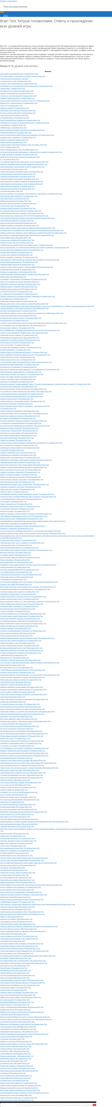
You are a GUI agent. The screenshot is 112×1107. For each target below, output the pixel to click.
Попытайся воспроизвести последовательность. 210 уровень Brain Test (25, 589)
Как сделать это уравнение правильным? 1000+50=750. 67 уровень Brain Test (27, 235)
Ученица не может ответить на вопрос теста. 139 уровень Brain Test (24, 413)
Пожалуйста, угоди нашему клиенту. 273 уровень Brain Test (20, 743)
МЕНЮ (6, 16)
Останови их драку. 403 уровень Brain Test (15, 1063)
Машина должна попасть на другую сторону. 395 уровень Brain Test (24, 1044)
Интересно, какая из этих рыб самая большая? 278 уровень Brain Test (24, 756)
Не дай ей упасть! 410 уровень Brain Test (14, 1080)
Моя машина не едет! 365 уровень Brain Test (15, 970)
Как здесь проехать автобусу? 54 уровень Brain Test (18, 203)
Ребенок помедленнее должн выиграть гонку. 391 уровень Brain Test (24, 1034)
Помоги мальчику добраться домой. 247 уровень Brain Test (20, 680)
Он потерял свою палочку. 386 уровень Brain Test (17, 1022)
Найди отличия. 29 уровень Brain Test (13, 142)
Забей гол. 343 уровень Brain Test (11, 917)
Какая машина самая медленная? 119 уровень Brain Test (19, 365)
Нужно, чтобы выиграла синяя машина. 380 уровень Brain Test (21, 1007)
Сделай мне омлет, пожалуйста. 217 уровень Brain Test (19, 606)
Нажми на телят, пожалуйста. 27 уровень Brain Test (18, 137)
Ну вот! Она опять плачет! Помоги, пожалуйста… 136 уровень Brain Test (25, 406)
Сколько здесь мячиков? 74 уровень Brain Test (16, 252)
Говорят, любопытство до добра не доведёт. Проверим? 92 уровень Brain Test (27, 296)
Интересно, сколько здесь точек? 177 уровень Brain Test (20, 506)
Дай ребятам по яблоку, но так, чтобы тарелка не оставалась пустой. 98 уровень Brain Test (31, 313)
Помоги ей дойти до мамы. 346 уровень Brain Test (17, 924)
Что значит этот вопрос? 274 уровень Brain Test (17, 746)
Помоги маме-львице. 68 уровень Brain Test (15, 238)
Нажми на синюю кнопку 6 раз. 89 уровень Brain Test (18, 289)
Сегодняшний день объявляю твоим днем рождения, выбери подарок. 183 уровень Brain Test (32, 521)
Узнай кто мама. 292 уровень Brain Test (14, 790)
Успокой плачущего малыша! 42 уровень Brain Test (18, 174)
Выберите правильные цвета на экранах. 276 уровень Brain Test (22, 751)
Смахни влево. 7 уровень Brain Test (12, 88)
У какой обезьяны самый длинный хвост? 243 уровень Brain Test (22, 670)
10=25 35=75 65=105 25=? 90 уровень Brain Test (16, 291)
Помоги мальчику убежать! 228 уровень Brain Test (17, 633)
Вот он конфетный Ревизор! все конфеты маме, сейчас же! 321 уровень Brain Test (28, 863)
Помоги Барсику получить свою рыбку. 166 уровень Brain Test (21, 479)
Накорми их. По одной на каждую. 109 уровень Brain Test (20, 340)
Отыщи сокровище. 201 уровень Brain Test (15, 567)
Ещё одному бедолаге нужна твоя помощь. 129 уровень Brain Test (23, 389)
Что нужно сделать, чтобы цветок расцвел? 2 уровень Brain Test (22, 76)
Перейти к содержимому (8, 1)
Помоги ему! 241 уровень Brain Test (12, 665)
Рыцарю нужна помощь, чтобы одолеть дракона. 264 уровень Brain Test (25, 721)
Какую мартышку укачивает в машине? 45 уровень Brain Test (21, 181)
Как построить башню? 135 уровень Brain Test (16, 404)
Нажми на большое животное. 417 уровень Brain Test (18, 1098)
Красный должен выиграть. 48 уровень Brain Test (17, 189)
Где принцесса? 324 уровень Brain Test (13, 870)
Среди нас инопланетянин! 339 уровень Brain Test (17, 907)
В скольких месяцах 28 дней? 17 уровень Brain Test (18, 113)
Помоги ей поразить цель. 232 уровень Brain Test (17, 643)
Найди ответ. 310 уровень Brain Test (13, 836)
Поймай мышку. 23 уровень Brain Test (13, 128)
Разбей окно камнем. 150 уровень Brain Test (15, 440)
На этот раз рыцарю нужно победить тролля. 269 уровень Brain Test (24, 734)
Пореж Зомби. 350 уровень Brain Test (13, 934)
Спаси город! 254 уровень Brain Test (12, 697)
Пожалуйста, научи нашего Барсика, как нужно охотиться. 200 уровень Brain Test (28, 565)
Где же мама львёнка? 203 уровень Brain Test (16, 572)
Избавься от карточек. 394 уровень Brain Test (16, 1041)
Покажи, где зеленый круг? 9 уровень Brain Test (16, 93)
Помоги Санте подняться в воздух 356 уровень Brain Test (20, 948)
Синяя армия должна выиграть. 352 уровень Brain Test (19, 939)
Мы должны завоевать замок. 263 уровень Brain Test (18, 719)
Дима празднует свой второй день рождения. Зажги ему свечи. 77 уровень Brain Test (29, 260)
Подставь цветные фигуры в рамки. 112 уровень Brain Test (20, 347)
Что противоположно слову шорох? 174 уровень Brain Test (20, 499)
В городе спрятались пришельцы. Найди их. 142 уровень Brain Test (23, 421)
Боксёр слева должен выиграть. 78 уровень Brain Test (19, 262)
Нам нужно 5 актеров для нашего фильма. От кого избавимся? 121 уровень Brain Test (29, 369)
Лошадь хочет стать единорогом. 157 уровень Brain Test (20, 457)
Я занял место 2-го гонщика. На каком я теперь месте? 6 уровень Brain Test (26, 86)
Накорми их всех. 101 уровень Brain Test (14, 320)
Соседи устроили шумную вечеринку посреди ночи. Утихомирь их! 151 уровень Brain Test (31, 443)
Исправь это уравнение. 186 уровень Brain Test (16, 528)
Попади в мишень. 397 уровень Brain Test (14, 1049)
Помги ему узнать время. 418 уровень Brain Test (17, 1100)
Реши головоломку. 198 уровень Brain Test (15, 560)
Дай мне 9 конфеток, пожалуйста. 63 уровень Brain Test (19, 225)
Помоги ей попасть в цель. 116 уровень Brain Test (17, 357)
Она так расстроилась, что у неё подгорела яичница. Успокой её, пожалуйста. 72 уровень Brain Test (34, 247)
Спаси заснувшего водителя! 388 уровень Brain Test (18, 1027)
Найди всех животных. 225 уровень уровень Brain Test (19, 626)
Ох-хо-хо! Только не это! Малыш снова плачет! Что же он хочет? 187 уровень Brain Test (30, 531)
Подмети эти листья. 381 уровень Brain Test (15, 1010)
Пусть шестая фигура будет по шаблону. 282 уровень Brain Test (22, 765)
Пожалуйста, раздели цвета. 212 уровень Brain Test (18, 594)
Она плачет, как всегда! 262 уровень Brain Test (16, 716)
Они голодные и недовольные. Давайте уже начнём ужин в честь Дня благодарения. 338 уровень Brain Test (37, 904)
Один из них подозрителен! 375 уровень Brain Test (17, 995)
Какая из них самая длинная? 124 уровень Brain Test (18, 377)
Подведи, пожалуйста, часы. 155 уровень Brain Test (18, 453)
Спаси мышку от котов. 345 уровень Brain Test (16, 921)
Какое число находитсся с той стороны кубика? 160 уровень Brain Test (24, 465)
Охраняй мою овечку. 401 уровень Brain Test (15, 1058)
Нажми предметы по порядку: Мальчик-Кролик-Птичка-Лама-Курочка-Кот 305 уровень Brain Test (34, 822)
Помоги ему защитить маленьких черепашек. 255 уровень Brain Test (24, 699)
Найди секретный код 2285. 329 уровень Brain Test (17, 882)
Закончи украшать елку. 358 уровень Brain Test (16, 953)
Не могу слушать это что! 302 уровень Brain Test (17, 814)
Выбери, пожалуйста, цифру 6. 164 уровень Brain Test (18, 475)
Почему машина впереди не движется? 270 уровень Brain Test (21, 736)
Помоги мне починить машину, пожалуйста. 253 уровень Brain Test (23, 694)
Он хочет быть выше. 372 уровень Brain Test (15, 988)
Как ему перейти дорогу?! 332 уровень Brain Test (17, 890)
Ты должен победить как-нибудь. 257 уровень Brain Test (20, 704)
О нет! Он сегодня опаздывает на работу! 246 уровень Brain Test (22, 677)
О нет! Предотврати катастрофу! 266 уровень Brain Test (19, 726)
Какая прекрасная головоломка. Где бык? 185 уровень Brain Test (22, 526)
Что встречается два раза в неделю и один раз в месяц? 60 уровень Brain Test (27, 218)
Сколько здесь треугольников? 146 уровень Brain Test (19, 431)
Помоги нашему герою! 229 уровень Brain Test (16, 636)
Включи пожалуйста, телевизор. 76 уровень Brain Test (19, 257)
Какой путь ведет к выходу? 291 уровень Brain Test (18, 787)
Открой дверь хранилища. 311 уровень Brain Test (17, 838)
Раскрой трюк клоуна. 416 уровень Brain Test (16, 1095)
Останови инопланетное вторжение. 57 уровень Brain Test (20, 211)
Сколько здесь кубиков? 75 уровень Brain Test (16, 255)
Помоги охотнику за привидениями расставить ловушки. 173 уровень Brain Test (28, 497)
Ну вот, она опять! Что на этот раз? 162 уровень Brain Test (20, 470)
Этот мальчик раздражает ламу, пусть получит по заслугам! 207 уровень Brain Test (29, 582)
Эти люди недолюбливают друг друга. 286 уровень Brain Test (21, 775)
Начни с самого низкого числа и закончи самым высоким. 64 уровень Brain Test (27, 228)
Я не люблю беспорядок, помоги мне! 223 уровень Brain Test (21, 621)
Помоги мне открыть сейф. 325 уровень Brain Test (17, 873)
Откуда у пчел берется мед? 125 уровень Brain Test (17, 379)
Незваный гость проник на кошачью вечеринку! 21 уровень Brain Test (24, 123)
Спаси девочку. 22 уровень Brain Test (13, 125)
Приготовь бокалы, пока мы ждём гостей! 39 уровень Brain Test (22, 167)
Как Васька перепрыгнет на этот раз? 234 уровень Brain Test (21, 648)
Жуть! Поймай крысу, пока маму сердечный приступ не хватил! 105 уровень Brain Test (30, 330)
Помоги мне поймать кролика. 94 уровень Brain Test (18, 301)
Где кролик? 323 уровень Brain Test (12, 868)
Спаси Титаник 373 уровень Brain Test (13, 990)
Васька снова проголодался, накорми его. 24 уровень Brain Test (22, 130)
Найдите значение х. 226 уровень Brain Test (15, 628)
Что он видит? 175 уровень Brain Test (13, 501)
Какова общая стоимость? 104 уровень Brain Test (17, 328)
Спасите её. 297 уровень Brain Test (12, 802)
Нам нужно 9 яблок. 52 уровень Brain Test (14, 199)
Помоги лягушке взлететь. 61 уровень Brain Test (17, 221)
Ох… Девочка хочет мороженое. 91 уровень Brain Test (19, 294)
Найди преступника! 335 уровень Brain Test (15, 897)
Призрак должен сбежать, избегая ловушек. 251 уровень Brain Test (23, 689)
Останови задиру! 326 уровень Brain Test (14, 875)
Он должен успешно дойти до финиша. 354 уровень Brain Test (21, 944)
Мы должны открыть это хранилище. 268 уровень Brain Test (21, 731)
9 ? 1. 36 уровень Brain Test (9, 159)
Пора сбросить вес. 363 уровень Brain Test (15, 966)
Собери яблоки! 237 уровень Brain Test (13, 655)
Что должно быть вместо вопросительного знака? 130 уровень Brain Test (26, 391)
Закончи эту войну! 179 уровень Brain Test (15, 511)
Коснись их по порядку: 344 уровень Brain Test (16, 919)
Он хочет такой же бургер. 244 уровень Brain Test (17, 672)
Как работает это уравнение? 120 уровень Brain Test (18, 367)
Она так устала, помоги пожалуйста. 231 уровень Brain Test (20, 641)
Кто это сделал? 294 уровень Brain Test (13, 795)
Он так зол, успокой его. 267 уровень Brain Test (16, 729)
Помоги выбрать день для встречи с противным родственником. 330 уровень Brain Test (31, 885)
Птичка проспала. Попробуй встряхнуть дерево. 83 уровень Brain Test (24, 274)
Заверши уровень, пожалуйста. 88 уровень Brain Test (18, 287)
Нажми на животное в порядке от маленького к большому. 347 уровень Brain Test (29, 926)
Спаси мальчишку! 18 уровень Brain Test (14, 115)
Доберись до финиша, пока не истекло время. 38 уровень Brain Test (23, 164)
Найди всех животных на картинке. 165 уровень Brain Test (20, 477)
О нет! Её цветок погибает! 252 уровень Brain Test (17, 692)
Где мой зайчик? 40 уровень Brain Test (13, 169)
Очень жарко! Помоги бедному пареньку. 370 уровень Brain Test (22, 983)
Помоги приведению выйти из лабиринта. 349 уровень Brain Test (23, 931)
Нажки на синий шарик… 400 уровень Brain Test (16, 1056)
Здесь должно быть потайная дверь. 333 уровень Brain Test (21, 892)
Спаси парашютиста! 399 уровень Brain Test (15, 1054)
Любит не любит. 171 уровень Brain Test (14, 492)
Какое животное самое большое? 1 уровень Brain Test (19, 74)
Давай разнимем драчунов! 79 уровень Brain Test (17, 265)
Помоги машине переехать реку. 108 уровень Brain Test (19, 338)
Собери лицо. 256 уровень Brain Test (13, 702)
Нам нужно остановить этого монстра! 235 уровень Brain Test (21, 650)
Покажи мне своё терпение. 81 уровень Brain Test (17, 269)
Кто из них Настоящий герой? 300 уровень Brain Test (18, 809)
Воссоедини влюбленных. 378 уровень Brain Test (17, 1002)
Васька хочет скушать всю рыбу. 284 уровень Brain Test (19, 770)
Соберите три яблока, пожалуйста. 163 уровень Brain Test (20, 472)
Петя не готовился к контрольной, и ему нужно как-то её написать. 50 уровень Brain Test (31, 194)
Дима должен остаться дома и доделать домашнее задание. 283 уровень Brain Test (29, 768)
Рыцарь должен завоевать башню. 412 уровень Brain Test (20, 1085)
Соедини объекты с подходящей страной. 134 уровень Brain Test (22, 401)
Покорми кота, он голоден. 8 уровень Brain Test (17, 91)
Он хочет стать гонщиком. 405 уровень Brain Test (17, 1068)
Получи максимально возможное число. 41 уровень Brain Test (21, 172)
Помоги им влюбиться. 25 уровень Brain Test (15, 132)
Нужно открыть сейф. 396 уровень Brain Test (15, 1046)
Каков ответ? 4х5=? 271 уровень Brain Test (15, 738)
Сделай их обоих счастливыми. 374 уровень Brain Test (19, 992)
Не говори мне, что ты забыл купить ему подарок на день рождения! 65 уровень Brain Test (31, 230)
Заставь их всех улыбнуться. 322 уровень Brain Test (18, 865)
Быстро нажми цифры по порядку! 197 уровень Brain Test (20, 557)
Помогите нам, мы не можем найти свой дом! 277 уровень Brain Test (24, 753)
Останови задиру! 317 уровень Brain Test (14, 853)
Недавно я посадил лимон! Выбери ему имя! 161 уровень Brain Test (23, 467)
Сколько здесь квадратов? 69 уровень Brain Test (17, 240)
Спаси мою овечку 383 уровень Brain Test (14, 1014)
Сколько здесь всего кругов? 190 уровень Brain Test (18, 540)
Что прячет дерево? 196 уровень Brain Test (15, 555)
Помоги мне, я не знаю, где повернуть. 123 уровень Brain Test (21, 374)
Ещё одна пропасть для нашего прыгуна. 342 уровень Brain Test (22, 914)
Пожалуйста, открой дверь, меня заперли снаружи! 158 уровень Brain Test (26, 460)
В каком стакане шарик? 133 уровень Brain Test (16, 399)
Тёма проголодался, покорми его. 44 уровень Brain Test (19, 179)
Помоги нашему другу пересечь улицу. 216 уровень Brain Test (21, 604)
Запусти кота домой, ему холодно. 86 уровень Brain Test (19, 282)
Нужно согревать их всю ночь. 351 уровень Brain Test (18, 936)
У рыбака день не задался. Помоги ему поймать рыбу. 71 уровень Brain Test (26, 245)
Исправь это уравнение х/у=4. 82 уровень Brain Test (18, 272)
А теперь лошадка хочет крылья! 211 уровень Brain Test (19, 592)
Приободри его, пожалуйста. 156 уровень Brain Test (18, 455)
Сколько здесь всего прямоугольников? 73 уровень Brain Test (21, 250)
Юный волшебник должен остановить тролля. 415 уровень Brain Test (24, 1093)
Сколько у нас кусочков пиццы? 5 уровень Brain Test (18, 84)
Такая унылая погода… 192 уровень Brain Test (16, 545)
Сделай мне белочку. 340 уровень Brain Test (15, 909)
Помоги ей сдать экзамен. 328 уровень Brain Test (17, 880)
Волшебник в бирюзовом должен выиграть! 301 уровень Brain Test (23, 812)
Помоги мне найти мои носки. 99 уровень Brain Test (18, 316)
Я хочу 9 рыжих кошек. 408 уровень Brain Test (16, 1076)
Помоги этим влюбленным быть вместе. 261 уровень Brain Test (22, 714)
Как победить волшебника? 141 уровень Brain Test (18, 418)
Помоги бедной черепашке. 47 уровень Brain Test (17, 186)
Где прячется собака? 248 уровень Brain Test (15, 682)
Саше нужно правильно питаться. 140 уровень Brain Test (20, 416)
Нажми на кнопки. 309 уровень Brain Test (14, 833)
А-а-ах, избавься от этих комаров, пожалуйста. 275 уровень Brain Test (24, 748)
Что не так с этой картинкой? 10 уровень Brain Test (18, 96)
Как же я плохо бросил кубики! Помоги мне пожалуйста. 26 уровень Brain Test (27, 135)
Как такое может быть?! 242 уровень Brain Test (16, 667)
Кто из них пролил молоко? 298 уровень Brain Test (17, 804)
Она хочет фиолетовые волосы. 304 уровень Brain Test (19, 819)
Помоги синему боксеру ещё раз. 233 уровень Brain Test (19, 645)
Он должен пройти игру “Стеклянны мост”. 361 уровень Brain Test (23, 961)
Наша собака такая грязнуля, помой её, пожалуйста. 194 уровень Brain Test (26, 550)
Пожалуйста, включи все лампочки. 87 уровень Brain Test (20, 284)
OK (94, 1105)
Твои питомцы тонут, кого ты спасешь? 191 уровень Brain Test (22, 543)
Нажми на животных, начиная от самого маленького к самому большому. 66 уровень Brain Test (33, 233)
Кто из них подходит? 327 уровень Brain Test (15, 877)
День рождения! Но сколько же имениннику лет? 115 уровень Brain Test (25, 355)
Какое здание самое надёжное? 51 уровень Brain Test (18, 196)
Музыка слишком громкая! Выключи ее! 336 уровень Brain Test (22, 899)
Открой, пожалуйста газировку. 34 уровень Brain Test (18, 154)
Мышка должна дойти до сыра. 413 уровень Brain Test (19, 1088)
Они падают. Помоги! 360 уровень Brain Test (15, 958)
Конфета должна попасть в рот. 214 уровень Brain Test (19, 599)
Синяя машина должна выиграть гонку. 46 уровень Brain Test (21, 184)
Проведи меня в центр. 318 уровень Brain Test (16, 855)
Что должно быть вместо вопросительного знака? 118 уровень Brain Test (26, 362)
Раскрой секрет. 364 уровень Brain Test (13, 968)
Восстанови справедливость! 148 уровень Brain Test (18, 435)
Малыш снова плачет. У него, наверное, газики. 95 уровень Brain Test (24, 304)
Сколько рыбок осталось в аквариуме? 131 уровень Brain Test (21, 394)
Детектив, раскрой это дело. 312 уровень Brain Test (18, 841)
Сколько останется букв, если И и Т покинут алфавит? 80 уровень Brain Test (26, 267)
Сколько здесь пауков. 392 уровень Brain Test (16, 1036)
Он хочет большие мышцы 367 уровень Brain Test (17, 975)
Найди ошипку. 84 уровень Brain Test (13, 277)
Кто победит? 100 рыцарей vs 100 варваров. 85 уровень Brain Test (23, 279)
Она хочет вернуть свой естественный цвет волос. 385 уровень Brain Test (26, 1019)
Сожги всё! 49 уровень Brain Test (11, 191)
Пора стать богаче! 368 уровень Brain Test (14, 978)
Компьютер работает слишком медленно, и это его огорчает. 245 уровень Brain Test (29, 675)
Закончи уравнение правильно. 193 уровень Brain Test (19, 548)
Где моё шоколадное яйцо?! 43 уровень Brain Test (17, 177)
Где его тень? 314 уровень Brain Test (13, 846)
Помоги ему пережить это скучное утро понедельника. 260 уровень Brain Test (27, 711)
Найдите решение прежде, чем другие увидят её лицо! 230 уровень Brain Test (27, 638)
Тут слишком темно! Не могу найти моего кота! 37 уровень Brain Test (24, 162)
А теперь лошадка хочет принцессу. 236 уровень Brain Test (20, 653)
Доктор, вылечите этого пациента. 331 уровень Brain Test (20, 887)
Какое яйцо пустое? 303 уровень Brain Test (15, 817)
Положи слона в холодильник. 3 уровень (14, 79)
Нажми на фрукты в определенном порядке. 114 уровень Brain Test (23, 352)
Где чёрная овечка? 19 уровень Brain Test (14, 118)
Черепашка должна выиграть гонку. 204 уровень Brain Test (21, 575)
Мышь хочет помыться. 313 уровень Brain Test (16, 843)
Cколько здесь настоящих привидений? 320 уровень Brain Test (22, 860)
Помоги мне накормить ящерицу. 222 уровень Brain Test (20, 619)
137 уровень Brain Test (8, 409)
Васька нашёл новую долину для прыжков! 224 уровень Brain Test (23, 623)
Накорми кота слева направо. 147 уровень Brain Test (18, 433)
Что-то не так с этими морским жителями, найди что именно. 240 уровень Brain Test (29, 663)
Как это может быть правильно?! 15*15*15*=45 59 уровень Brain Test (24, 216)
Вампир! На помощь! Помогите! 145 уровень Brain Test (19, 428)
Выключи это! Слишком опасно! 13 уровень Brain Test (18, 103)
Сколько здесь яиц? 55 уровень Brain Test (14, 206)
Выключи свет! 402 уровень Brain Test (13, 1061)
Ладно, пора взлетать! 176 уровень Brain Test (16, 504)
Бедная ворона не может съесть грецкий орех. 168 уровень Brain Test (24, 484)
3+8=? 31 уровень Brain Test (10, 147)
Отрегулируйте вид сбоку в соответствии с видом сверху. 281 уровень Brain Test (28, 763)
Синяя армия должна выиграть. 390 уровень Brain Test (19, 1032)
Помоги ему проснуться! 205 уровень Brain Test (16, 577)
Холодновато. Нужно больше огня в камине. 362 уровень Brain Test (23, 963)
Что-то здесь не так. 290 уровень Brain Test (15, 785)
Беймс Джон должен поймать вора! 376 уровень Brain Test (20, 997)
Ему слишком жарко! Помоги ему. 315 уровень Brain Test (19, 848)
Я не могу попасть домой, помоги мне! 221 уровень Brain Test (21, 616)
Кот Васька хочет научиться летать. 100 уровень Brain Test (20, 318)
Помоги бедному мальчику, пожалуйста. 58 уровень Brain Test (21, 213)
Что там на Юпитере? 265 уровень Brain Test (16, 724)
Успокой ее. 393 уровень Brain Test (12, 1039)
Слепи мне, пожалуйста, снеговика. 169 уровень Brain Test (20, 487)
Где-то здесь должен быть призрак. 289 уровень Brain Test (20, 782)
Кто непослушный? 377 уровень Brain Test (14, 1000)
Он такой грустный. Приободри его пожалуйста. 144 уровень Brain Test (25, 426)
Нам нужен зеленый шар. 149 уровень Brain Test (17, 438)
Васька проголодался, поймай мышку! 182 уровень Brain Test (21, 519)
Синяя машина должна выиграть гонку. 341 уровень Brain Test (22, 912)
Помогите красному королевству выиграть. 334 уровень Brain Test (23, 895)
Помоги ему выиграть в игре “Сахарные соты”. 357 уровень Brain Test (24, 951)
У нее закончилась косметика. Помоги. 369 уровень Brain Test (21, 980)
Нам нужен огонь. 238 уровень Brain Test (14, 658)
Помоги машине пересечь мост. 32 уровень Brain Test (19, 150)
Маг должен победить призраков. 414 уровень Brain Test (20, 1090)
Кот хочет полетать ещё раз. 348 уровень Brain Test (18, 929)
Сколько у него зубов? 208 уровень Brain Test (16, 584)
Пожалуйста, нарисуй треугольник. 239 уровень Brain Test (20, 660)
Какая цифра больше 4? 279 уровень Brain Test (16, 758)
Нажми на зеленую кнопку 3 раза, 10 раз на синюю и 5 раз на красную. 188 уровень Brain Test (32, 533)
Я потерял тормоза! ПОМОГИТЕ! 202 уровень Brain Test (19, 570)
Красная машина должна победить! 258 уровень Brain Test (20, 707)
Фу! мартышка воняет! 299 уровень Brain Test (16, 807)
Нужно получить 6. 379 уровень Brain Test (14, 1005)
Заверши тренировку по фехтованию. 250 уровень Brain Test (21, 687)
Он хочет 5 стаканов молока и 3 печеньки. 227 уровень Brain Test (23, 631)
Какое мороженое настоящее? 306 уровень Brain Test (18, 824)
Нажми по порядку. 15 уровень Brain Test (14, 108)
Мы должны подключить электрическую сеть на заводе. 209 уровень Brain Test (28, 587)
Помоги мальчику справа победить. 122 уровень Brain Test (20, 372)
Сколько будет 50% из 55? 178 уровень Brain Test (17, 509)
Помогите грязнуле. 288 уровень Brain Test (15, 780)
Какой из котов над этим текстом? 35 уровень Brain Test (20, 157)
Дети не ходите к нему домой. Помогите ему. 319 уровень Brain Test (24, 858)
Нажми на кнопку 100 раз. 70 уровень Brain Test (16, 243)
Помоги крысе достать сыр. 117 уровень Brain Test (17, 360)
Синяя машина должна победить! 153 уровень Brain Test (19, 448)
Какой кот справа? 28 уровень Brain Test (14, 140)
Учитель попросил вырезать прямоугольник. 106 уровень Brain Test (24, 333)
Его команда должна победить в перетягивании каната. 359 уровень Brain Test (27, 956)
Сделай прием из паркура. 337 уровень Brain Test (17, 902)
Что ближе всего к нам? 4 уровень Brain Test (15, 81)
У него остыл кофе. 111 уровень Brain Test (14, 345)
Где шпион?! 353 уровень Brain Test (12, 941)
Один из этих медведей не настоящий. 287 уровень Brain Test (21, 778)
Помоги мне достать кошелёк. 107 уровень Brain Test (18, 335)
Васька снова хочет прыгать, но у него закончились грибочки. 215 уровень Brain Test (29, 601)
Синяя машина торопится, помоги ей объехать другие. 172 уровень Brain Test (27, 494)
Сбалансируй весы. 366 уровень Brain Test (14, 973)
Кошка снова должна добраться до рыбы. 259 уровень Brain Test (22, 709)
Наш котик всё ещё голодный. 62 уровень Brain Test (18, 223)
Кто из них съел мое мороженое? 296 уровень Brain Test (19, 800)
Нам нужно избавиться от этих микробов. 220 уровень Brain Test (22, 614)
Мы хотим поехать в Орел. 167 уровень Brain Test (17, 482)
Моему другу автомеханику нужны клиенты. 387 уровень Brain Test (23, 1024)
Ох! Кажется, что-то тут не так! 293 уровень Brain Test (18, 792)
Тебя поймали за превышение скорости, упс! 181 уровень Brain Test (23, 516)
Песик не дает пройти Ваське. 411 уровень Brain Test (18, 1083)
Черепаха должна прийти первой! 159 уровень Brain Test (20, 462)
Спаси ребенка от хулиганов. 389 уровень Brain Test (18, 1029)
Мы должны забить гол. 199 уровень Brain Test (16, 562)
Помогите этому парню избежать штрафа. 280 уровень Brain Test (23, 760)
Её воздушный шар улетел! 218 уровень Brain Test (17, 609)
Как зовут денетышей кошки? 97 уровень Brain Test (18, 311)
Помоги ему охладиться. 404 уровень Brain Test (16, 1066)
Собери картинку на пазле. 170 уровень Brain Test (17, 489)
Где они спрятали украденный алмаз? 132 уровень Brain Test (21, 396)
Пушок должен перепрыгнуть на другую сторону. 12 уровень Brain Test (25, 101)
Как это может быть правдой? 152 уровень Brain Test (18, 445)
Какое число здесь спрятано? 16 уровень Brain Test (18, 110)
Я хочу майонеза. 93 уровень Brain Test (13, 299)
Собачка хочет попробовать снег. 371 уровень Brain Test (20, 985)
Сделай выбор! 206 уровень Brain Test (13, 579)
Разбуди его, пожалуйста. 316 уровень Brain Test (17, 851)
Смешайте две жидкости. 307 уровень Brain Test (17, 826)
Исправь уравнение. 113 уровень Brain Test (15, 350)
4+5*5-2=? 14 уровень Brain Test (11, 106)
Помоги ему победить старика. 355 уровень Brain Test (19, 946)
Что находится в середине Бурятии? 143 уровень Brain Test (20, 423)
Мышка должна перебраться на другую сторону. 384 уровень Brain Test (25, 1017)
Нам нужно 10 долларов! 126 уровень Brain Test (16, 382)
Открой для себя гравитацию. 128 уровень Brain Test (18, 387)
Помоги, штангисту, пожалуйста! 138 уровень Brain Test (19, 411)
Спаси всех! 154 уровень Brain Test (12, 450)
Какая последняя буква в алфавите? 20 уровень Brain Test (20, 120)
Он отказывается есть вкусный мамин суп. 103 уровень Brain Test (23, 325)
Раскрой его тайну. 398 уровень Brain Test (14, 1051)
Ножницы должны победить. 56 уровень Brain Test (18, 208)
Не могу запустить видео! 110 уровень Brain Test (17, 342)
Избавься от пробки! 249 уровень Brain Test (15, 685)
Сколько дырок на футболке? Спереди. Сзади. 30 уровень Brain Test (23, 145)
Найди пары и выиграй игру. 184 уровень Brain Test (18, 523)
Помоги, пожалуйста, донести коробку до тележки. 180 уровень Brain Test (26, 514)
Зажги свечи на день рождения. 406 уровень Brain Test (19, 1071)
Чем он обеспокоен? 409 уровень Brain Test (15, 1078)
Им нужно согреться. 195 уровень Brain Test (15, 553)
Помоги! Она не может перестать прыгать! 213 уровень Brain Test (23, 597)
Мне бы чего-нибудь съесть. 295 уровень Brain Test (18, 797)
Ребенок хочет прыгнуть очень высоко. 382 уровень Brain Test (22, 1012)
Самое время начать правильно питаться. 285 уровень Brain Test (23, 773)
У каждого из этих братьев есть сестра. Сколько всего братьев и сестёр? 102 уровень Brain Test (33, 323)
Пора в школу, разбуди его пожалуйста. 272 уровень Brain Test (22, 741)
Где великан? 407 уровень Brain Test (13, 1073)
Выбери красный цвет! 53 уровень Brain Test (15, 201)
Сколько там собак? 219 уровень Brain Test (15, 611)
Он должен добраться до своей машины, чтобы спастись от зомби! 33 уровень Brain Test (31, 152)
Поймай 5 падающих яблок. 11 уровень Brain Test (17, 98)
